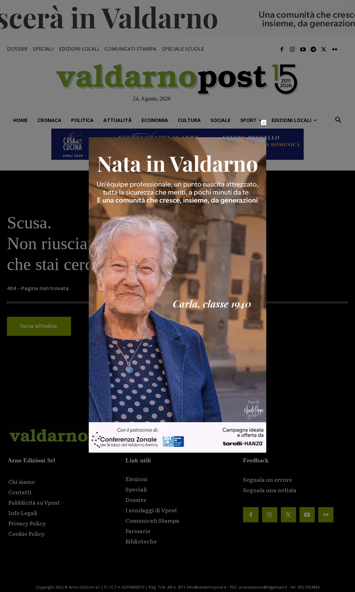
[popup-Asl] (177, 451)
